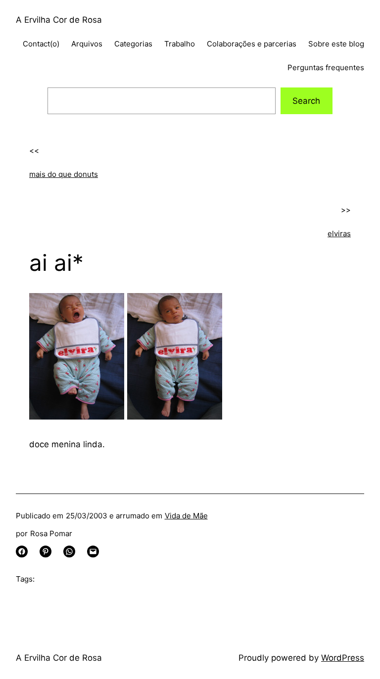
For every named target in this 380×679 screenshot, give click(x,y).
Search (306, 101)
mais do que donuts (63, 174)
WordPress (342, 658)
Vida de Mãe (186, 515)
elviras (339, 233)
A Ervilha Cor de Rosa (59, 20)
